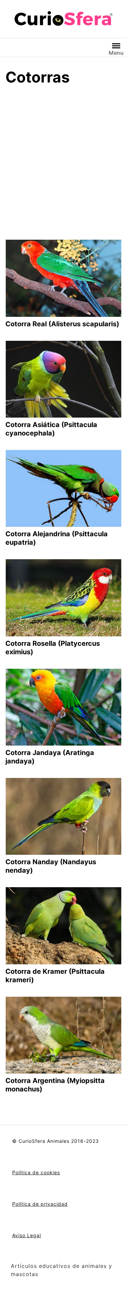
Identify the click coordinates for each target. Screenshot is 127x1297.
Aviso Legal (26, 1235)
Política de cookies (36, 1172)
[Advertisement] (63, 158)
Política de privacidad (40, 1204)
